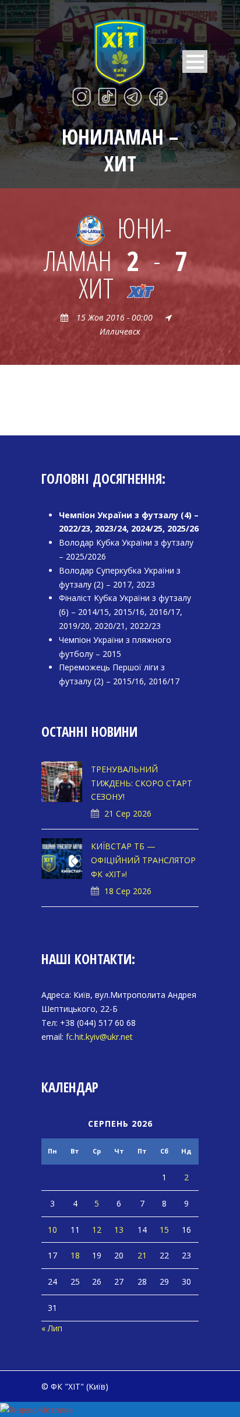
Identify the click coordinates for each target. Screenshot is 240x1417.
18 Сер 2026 (127, 890)
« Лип (51, 1328)
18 (75, 1255)
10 (52, 1229)
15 (164, 1229)
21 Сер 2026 (127, 813)
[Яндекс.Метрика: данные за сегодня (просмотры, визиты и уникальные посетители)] (36, 1410)
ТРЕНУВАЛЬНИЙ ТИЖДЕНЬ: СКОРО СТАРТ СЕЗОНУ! (141, 783)
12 (96, 1229)
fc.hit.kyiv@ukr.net (99, 1036)
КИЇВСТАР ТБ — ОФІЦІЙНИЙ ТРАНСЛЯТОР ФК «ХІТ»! (143, 860)
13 (118, 1229)
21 (142, 1255)
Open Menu (194, 61)
